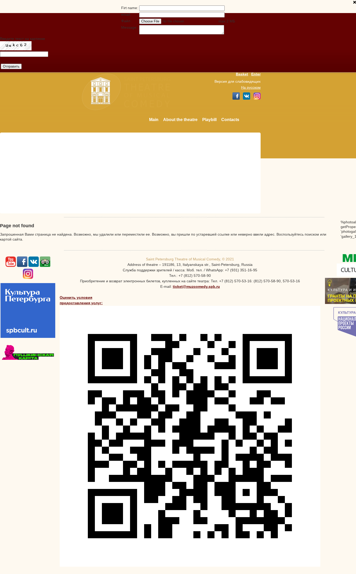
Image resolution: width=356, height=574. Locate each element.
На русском (251, 87)
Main (153, 119)
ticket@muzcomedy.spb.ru (196, 286)
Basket (242, 74)
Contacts (230, 119)
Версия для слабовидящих (237, 81)
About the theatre (180, 119)
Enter (256, 74)
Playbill (209, 119)
